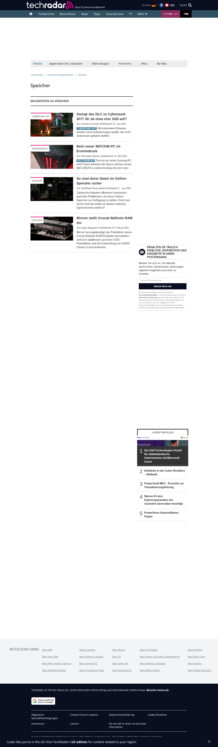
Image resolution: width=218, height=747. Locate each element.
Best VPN (47, 649)
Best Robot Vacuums (199, 670)
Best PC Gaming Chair (91, 670)
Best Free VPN (50, 656)
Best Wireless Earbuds (152, 663)
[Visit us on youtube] (167, 5)
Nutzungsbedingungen (148, 295)
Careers (74, 723)
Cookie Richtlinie (157, 714)
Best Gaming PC (88, 663)
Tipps (97, 14)
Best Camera (195, 649)
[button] (186, 5)
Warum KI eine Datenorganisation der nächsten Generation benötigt (163, 500)
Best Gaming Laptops (91, 656)
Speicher (82, 74)
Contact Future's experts (84, 714)
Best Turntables (149, 649)
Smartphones (114, 14)
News (84, 14)
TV (130, 14)
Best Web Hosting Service (56, 663)
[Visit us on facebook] (161, 5)
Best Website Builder (54, 670)
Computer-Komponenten (60, 74)
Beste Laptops (87, 649)
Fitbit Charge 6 (100, 63)
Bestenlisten (68, 14)
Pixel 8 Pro (125, 63)
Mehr (141, 14)
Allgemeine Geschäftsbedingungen (44, 716)
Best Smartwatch (122, 670)
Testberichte (46, 14)
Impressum (37, 723)
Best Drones (195, 663)
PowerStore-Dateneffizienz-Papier (161, 514)
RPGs (144, 63)
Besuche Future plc (157, 690)
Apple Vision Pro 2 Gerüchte (65, 63)
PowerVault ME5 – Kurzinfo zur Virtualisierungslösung (164, 485)
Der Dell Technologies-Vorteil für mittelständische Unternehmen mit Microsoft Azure (163, 456)
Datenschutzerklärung (148, 297)
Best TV (116, 656)
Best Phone (118, 649)
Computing (37, 74)
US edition (79, 742)
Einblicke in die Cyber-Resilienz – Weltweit (164, 472)
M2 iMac (162, 63)
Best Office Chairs (150, 670)
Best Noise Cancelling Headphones (160, 656)
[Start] (30, 14)
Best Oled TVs (120, 663)
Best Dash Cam (196, 656)
